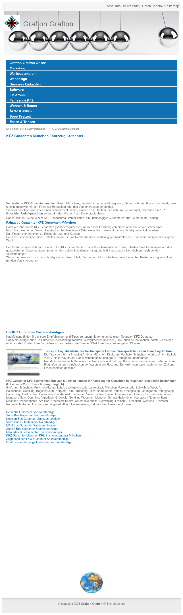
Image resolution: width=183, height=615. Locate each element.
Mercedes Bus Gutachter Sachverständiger (34, 432)
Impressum (131, 6)
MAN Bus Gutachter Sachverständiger (31, 425)
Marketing (17, 68)
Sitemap (173, 6)
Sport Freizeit (20, 116)
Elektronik (17, 95)
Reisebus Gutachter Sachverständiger (30, 412)
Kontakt (158, 6)
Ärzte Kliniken (21, 111)
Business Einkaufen (25, 84)
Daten (146, 6)
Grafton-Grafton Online (28, 63)
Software (17, 89)
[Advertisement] (91, 170)
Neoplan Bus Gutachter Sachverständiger (33, 418)
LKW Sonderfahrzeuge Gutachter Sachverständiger (39, 442)
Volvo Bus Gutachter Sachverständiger (31, 422)
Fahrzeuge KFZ (21, 100)
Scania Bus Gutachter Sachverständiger (32, 428)
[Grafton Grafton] (12, 24)
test (110, 6)
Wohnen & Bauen (23, 106)
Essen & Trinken (22, 122)
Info (118, 6)
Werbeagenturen (22, 73)
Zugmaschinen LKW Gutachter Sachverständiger (37, 438)
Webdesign (18, 79)
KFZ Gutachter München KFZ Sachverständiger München (43, 435)
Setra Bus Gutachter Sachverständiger (31, 415)
